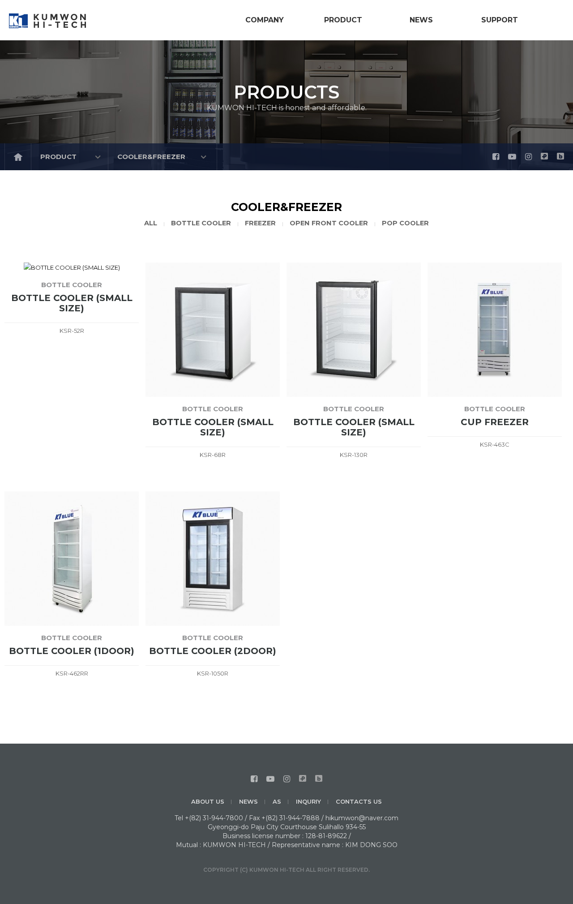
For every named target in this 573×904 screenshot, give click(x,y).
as (277, 801)
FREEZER (260, 223)
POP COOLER (405, 223)
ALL (150, 223)
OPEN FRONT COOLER (329, 223)
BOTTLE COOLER (201, 223)
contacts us (359, 801)
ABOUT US (207, 801)
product (343, 20)
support (499, 20)
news (421, 20)
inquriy (308, 801)
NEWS (248, 801)
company (264, 20)
